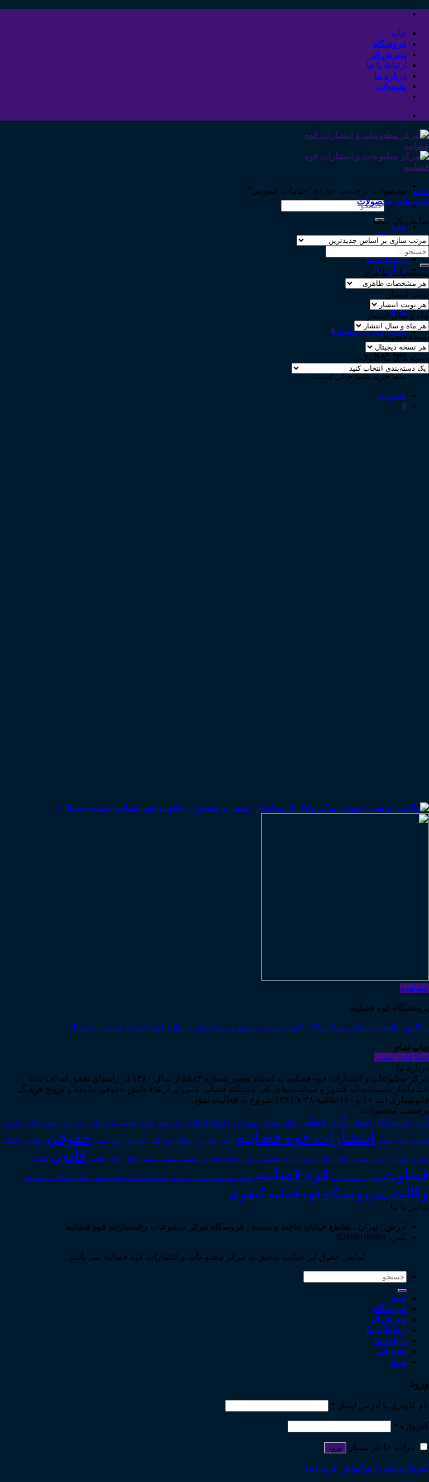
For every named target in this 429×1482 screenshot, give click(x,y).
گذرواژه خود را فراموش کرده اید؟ (366, 1468)
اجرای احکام (209, 1122)
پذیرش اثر (388, 54)
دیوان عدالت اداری (230, 1158)
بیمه (142, 1141)
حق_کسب (107, 1140)
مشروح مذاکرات (147, 1178)
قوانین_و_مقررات (356, 1178)
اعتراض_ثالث (412, 1140)
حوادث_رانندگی (23, 1140)
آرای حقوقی (369, 1122)
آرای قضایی (322, 1121)
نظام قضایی (108, 1177)
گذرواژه (411, 1426)
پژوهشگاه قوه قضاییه (320, 1194)
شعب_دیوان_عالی (132, 1158)
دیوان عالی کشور (287, 1159)
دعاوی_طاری (333, 1159)
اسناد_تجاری (57, 1123)
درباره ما (390, 75)
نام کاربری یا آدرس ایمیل (380, 1405)
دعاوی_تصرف (370, 1158)
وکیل (381, 1195)
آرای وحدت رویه (271, 1123)
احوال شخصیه (135, 1123)
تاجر (129, 1140)
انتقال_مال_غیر (214, 1140)
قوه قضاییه (293, 1174)
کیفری (247, 1193)
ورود (335, 1447)
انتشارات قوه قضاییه (305, 1137)
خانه (399, 33)
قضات (40, 1159)
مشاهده (414, 988)
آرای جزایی (410, 1122)
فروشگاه (390, 44)
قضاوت (406, 1175)
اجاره (238, 1123)
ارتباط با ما (386, 65)
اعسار (385, 1140)
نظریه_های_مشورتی (56, 1177)
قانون (68, 1156)
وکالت (409, 1192)
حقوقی (69, 1138)
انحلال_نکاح (178, 1140)
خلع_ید (420, 1158)
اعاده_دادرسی (20, 1123)
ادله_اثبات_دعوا (95, 1123)
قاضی (96, 1159)
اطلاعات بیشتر (401, 1057)
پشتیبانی (391, 86)
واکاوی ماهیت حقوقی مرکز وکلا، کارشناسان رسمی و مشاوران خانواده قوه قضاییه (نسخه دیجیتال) (247, 1027)
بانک (155, 1140)
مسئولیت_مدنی (192, 1177)
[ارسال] (424, 265)
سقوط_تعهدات (179, 1158)
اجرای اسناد (171, 1123)
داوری (400, 1159)
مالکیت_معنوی (235, 1177)
